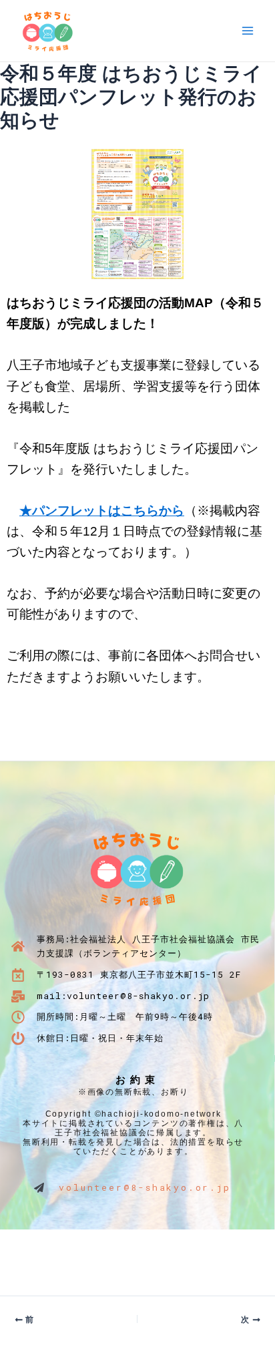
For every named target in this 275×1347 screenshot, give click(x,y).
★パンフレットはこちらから (101, 511)
